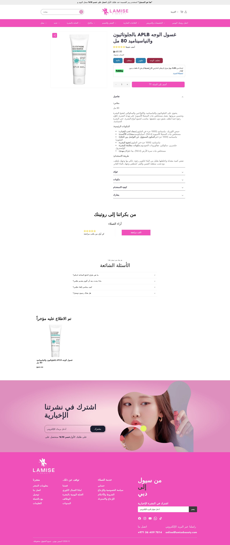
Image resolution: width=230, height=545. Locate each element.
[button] (181, 11)
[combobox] (62, 12)
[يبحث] (81, 11)
